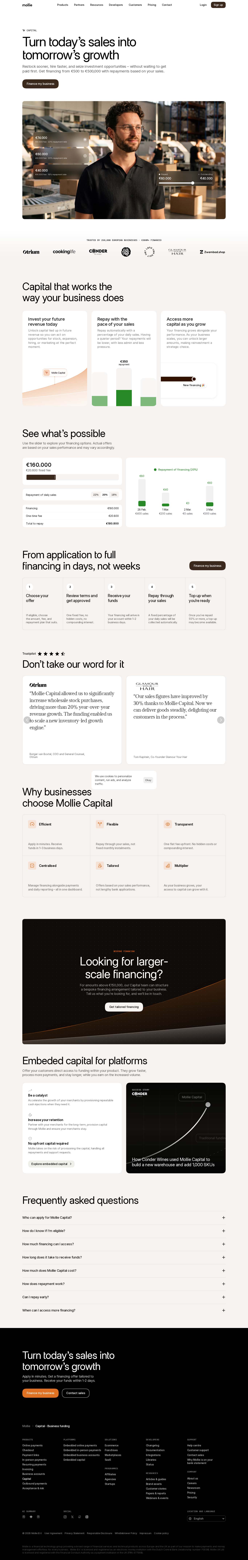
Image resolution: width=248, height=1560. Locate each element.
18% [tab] (114, 494)
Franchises (111, 1450)
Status (150, 1464)
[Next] (220, 720)
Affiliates (110, 1474)
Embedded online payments (80, 1445)
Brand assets (154, 1483)
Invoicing (27, 1469)
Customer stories (156, 1488)
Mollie (26, 1426)
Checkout (28, 1450)
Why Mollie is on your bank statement (200, 1461)
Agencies (110, 1479)
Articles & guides (156, 1479)
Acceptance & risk (33, 1488)
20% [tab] (104, 494)
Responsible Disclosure (99, 1533)
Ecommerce (111, 1445)
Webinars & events (157, 1498)
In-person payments (34, 1459)
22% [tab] (95, 494)
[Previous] (27, 720)
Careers (191, 1483)
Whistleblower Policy (126, 1533)
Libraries (151, 1459)
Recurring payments (34, 1464)
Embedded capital (74, 1459)
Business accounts (33, 1473)
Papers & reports (156, 1493)
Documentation (155, 1450)
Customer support (198, 1450)
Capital (26, 1478)
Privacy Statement (74, 1533)
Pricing (191, 1492)
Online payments (32, 1445)
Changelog (152, 1445)
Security (192, 1497)
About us (192, 1478)
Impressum (145, 1533)
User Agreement (53, 1533)
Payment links (30, 1455)
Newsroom (193, 1487)
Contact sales (195, 1455)
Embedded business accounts (81, 1455)
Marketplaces (113, 1455)
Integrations (153, 1455)
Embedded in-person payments (82, 1450)
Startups (110, 1483)
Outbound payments (34, 1483)
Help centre (194, 1445)
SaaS (108, 1459)
